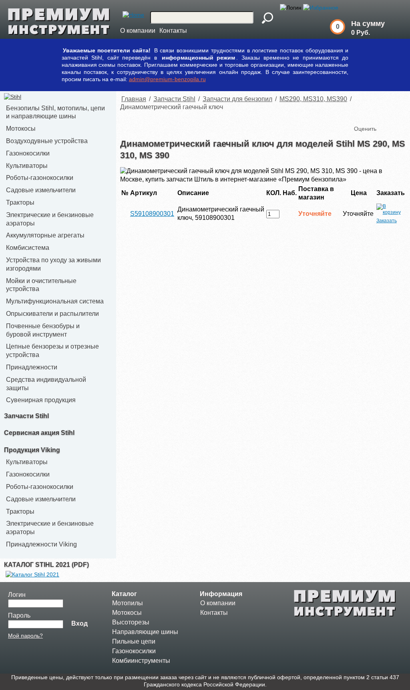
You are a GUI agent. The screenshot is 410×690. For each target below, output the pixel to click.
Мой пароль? (25, 635)
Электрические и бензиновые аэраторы (50, 219)
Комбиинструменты (141, 660)
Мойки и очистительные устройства (41, 285)
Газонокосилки (28, 153)
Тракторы (20, 202)
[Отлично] (393, 116)
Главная (133, 99)
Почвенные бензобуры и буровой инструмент (43, 330)
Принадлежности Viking (41, 544)
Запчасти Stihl (26, 416)
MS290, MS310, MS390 (313, 99)
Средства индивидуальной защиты (46, 383)
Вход (79, 623)
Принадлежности (31, 367)
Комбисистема (27, 247)
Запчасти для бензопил (237, 99)
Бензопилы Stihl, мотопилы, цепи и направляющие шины (55, 112)
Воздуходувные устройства (47, 141)
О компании (137, 30)
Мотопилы (127, 603)
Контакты (173, 30)
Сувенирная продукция (41, 400)
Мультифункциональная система (55, 301)
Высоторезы (130, 622)
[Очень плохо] (361, 116)
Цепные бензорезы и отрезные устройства (52, 350)
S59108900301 (152, 213)
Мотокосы (21, 128)
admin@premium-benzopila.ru (167, 79)
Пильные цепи (133, 641)
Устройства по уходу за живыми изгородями (53, 264)
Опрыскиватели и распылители (52, 313)
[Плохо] (369, 116)
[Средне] (377, 116)
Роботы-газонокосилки (39, 177)
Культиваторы (27, 165)
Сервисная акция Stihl (39, 432)
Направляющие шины (145, 631)
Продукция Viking (32, 450)
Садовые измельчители (41, 190)
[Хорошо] (385, 116)
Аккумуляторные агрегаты (45, 235)
